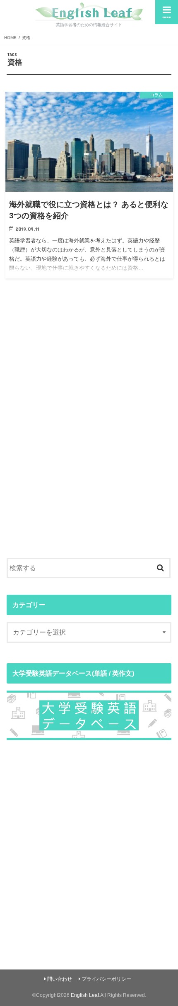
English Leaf (85, 995)
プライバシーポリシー (106, 979)
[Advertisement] (89, 437)
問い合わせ (59, 979)
